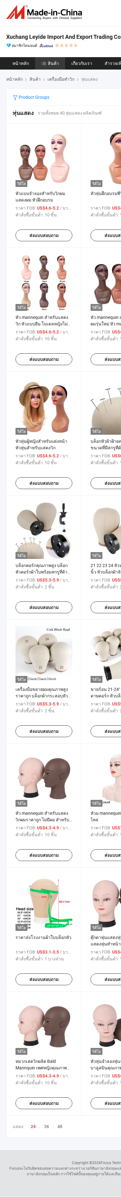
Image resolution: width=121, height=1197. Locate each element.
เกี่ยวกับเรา (81, 63)
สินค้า (53, 63)
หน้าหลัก (20, 63)
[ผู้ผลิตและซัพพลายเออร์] (45, 12)
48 (59, 1126)
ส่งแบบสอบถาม (44, 235)
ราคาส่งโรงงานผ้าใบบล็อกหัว (43, 937)
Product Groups (33, 97)
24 (33, 1126)
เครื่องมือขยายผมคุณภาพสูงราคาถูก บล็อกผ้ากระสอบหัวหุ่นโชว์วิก (42, 695)
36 (46, 1126)
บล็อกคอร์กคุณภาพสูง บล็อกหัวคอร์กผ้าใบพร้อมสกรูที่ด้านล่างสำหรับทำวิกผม (43, 571)
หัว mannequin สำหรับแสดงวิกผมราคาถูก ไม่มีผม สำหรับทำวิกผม (42, 819)
